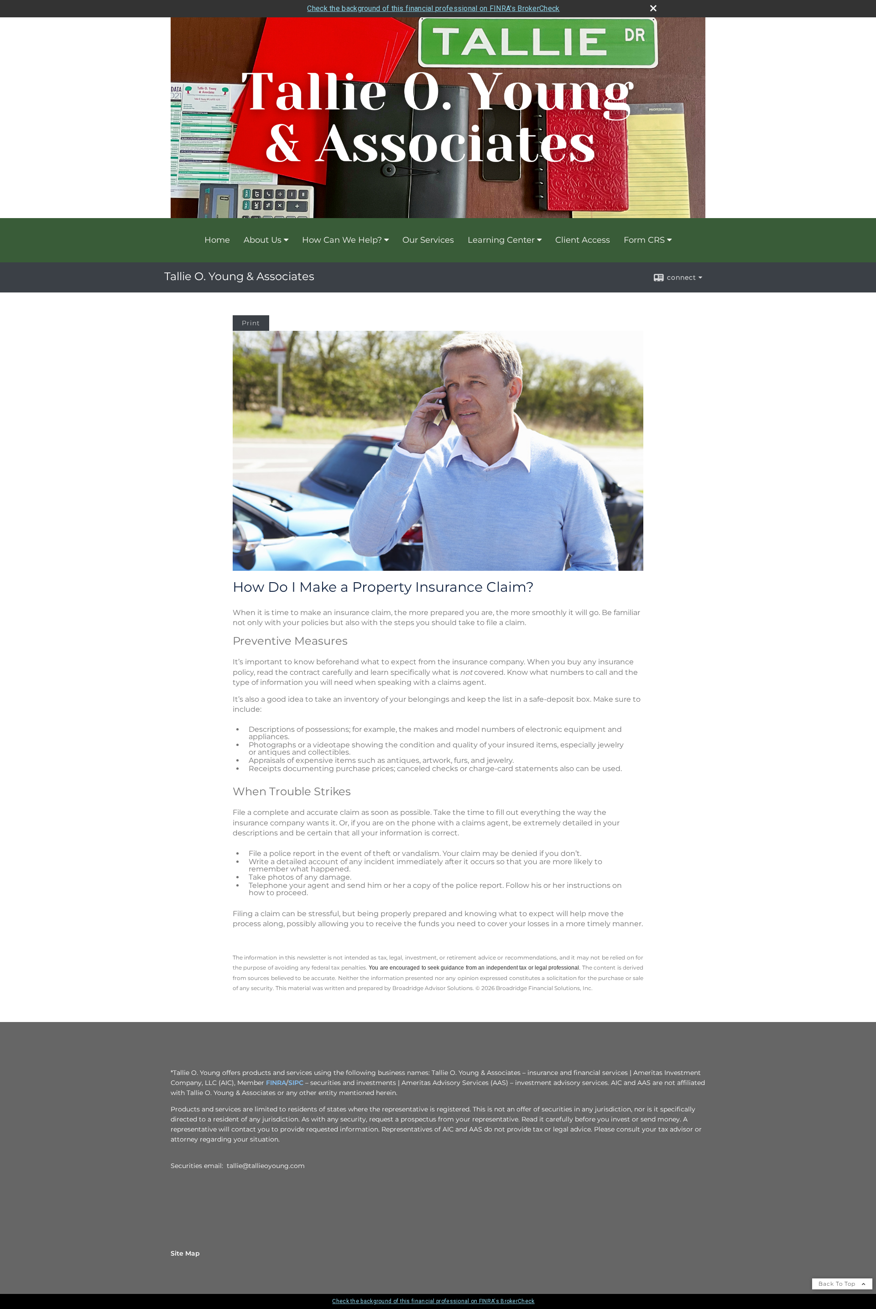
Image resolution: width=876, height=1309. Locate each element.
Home (217, 240)
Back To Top (838, 1283)
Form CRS (644, 240)
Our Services (428, 240)
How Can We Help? (342, 240)
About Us (263, 240)
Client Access (582, 240)
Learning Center (501, 240)
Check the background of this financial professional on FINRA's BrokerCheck (433, 8)
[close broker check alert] (653, 8)
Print (251, 323)
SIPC (295, 1083)
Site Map (185, 1253)
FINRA (276, 1083)
